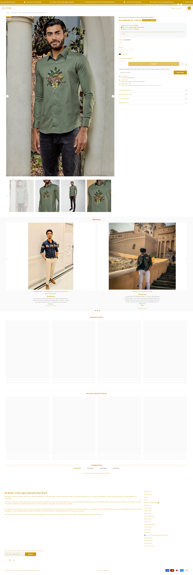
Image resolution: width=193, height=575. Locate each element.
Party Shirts (90, 468)
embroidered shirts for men (68, 502)
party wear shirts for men (27, 502)
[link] (182, 64)
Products (14, 12)
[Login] (174, 5)
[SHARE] (185, 64)
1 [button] (93, 310)
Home (8, 12)
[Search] (180, 8)
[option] (60, 96)
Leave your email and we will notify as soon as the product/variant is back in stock (144, 69)
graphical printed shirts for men (30, 503)
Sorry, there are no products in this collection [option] (96, 473)
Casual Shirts (77, 468)
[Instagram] (10, 560)
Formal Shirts (103, 468)
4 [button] (99, 310)
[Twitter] (18, 560)
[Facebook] (6, 560)
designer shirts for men (88, 502)
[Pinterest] (14, 560)
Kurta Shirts (116, 468)
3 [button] (97, 310)
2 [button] (95, 310)
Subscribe (180, 72)
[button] (7, 96)
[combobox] (179, 8)
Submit (30, 554)
